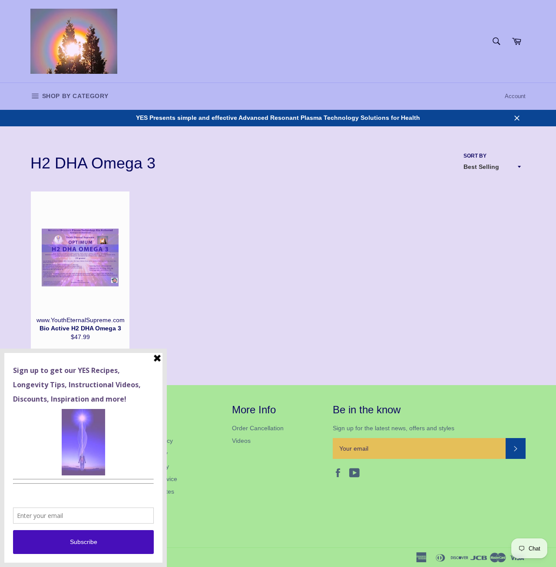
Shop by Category (74, 95)
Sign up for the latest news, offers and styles (393, 428)
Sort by (474, 156)
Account (515, 96)
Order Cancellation (258, 428)
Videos (241, 440)
